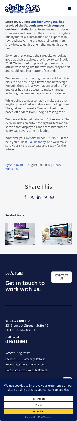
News (57, 165)
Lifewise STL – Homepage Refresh (25, 359)
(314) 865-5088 (16, 341)
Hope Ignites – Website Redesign (25, 364)
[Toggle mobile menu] (70, 8)
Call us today (37, 142)
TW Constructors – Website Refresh (26, 370)
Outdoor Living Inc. (44, 22)
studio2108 (16, 165)
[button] (8, 234)
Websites (11, 169)
